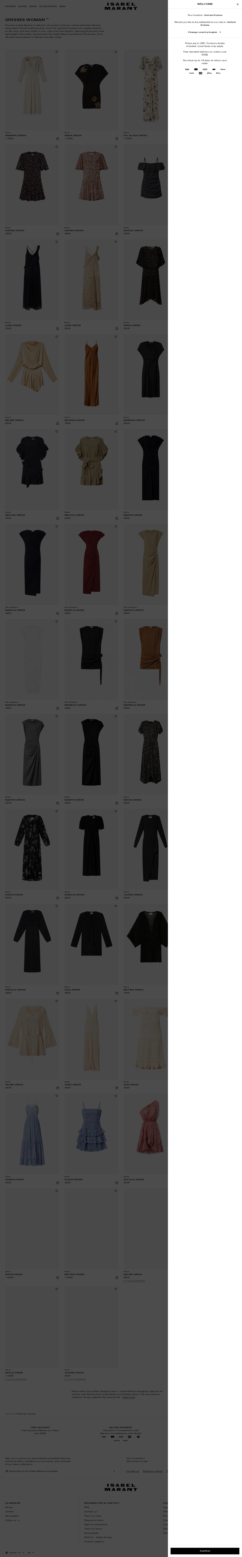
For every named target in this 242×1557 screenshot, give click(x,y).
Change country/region (202, 32)
